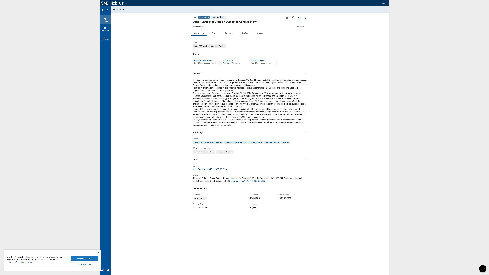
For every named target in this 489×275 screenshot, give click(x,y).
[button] (250, 54)
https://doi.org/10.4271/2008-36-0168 (210, 169)
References (229, 33)
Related (245, 33)
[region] (52, 260)
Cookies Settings (85, 264)
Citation (260, 33)
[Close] (98, 252)
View (214, 33)
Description (199, 33)
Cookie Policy (26, 262)
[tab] (102, 10)
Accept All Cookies (84, 258)
